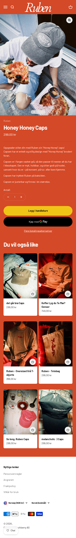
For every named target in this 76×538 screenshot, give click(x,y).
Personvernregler (13, 473)
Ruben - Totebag (51, 371)
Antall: (7, 189)
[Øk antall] (21, 197)
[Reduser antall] (8, 197)
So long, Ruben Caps (17, 439)
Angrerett (9, 479)
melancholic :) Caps (52, 439)
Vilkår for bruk (11, 491)
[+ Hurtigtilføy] (33, 294)
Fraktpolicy (10, 485)
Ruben (7, 120)
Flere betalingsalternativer (38, 230)
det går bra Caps (15, 303)
